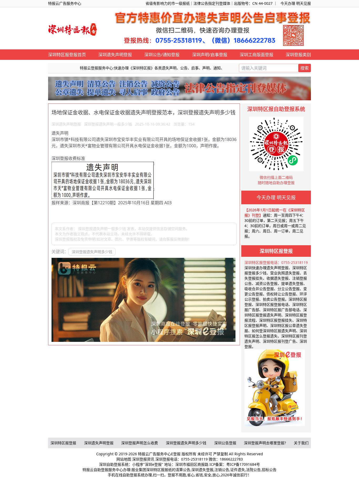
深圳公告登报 (225, 442)
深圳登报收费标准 (68, 158)
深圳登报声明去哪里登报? (265, 442)
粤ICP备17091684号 (243, 464)
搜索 (304, 68)
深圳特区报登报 (63, 442)
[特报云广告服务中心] (73, 28)
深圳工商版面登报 (256, 55)
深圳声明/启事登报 (209, 55)
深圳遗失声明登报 (115, 55)
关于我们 (301, 442)
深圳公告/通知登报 (162, 55)
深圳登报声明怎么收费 (139, 442)
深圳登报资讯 (143, 459)
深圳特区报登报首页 (67, 55)
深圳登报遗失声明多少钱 (92, 251)
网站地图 (123, 459)
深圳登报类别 (298, 55)
